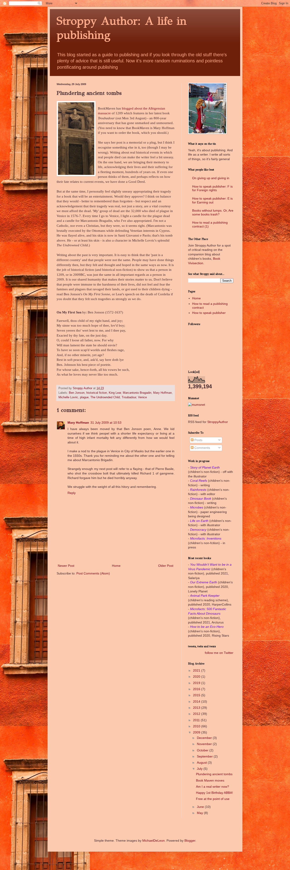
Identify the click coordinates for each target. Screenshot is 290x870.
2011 (197, 720)
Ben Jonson (77, 392)
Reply (72, 493)
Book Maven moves (210, 780)
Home (116, 565)
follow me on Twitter (219, 653)
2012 (197, 714)
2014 (197, 701)
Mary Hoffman (162, 392)
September (205, 756)
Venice (142, 397)
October (203, 750)
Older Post (165, 565)
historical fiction (96, 392)
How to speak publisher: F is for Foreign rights (212, 188)
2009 (197, 732)
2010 (197, 726)
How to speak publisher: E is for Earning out (212, 200)
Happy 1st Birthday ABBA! (214, 792)
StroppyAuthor (217, 422)
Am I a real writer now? (212, 786)
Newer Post (66, 565)
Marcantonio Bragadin (137, 392)
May (200, 813)
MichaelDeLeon (153, 840)
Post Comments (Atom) (93, 573)
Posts (197, 440)
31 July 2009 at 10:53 (105, 422)
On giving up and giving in (210, 178)
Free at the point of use (213, 799)
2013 (197, 707)
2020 (197, 676)
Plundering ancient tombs (214, 774)
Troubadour (129, 397)
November (205, 744)
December (205, 738)
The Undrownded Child (105, 397)
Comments (201, 448)
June (201, 807)
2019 (197, 683)
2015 (197, 695)
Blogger (189, 840)
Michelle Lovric (68, 397)
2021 (197, 670)
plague (84, 397)
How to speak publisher (209, 313)
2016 (197, 689)
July (200, 768)
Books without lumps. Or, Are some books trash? (212, 212)
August (202, 762)
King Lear (115, 392)
